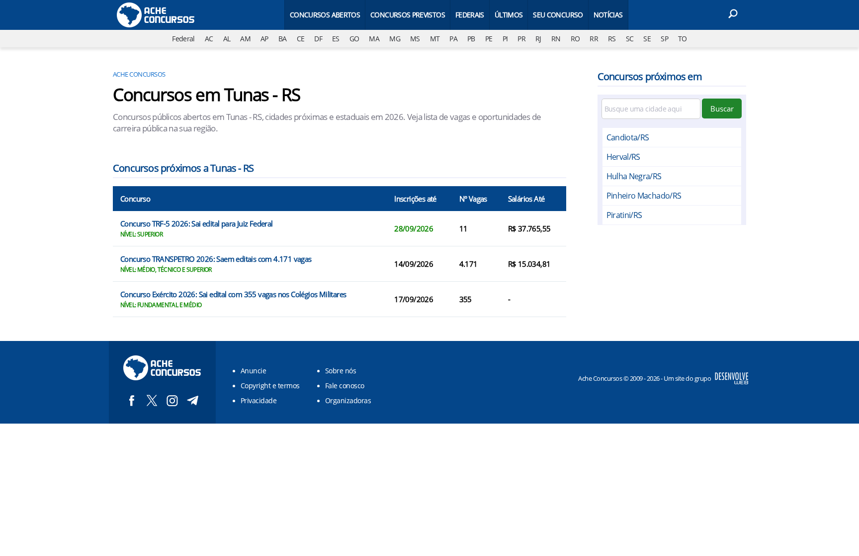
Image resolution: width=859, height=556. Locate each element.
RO (575, 38)
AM (245, 38)
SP (664, 38)
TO (682, 38)
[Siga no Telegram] (192, 400)
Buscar (722, 108)
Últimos (509, 14)
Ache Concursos (139, 74)
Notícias (608, 14)
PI (505, 38)
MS (415, 38)
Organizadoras (348, 400)
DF (318, 38)
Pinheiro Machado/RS (644, 195)
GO (354, 38)
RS (612, 38)
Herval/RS (623, 156)
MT (435, 38)
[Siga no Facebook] (131, 400)
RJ (538, 38)
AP (264, 38)
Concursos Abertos (325, 14)
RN (556, 38)
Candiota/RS (627, 137)
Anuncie (253, 370)
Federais (469, 14)
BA (282, 38)
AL (227, 38)
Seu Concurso (558, 14)
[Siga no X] (152, 400)
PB (471, 38)
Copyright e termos (270, 385)
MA (374, 38)
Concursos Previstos (407, 14)
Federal (183, 38)
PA (453, 38)
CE (301, 38)
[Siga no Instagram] (172, 400)
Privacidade (258, 400)
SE (647, 38)
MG (394, 38)
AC (209, 38)
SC (630, 38)
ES (336, 38)
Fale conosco (344, 385)
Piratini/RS (624, 215)
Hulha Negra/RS (634, 176)
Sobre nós (340, 370)
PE (489, 38)
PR (521, 38)
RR (594, 38)
